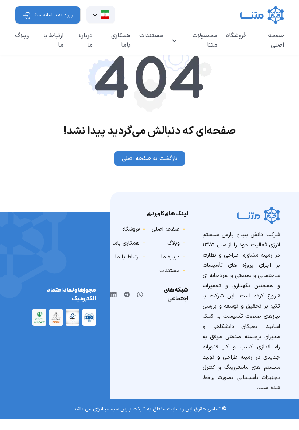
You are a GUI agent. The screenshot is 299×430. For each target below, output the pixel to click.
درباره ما (86, 40)
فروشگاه (236, 35)
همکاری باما (121, 40)
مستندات (151, 35)
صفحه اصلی (276, 40)
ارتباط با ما (53, 40)
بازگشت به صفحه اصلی (150, 158)
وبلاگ (22, 35)
